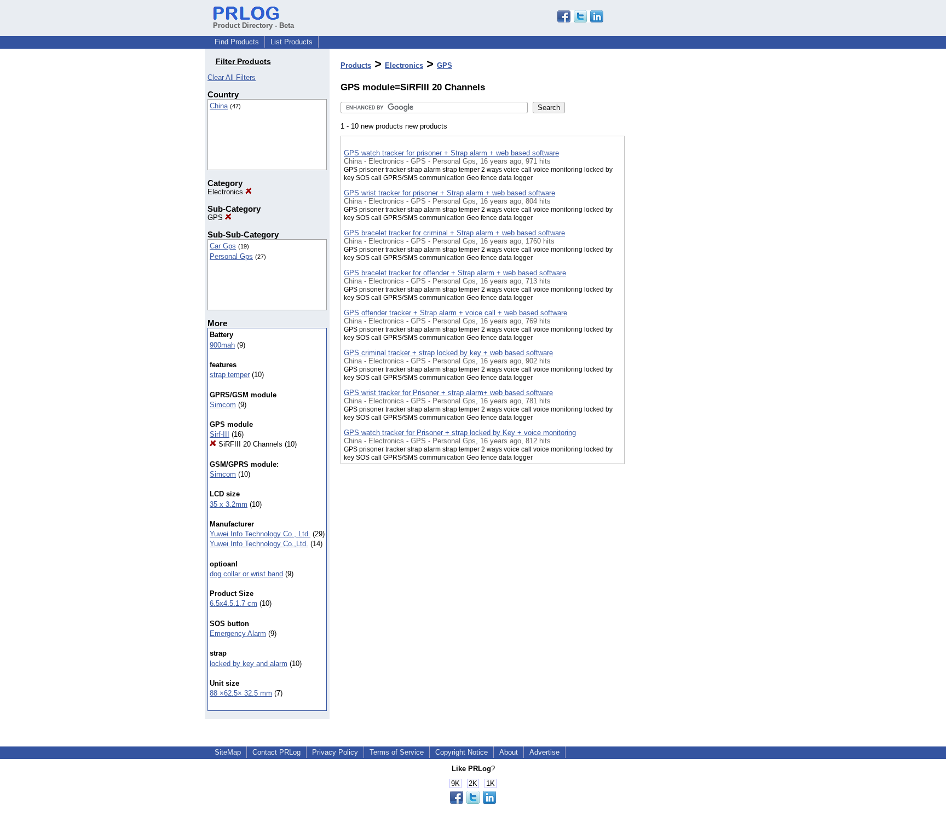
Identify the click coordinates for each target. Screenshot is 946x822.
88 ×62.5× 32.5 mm (241, 693)
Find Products (237, 42)
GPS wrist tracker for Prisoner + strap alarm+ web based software (448, 393)
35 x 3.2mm (228, 504)
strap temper (230, 375)
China (219, 106)
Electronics (226, 192)
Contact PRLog (276, 752)
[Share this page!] (580, 20)
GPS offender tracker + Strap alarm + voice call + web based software (455, 313)
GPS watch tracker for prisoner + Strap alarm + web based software (451, 153)
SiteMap (228, 752)
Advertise (544, 752)
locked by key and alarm (248, 663)
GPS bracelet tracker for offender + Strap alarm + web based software (455, 273)
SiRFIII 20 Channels (249, 444)
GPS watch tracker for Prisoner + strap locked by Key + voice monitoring (460, 433)
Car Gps (223, 246)
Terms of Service (397, 752)
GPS (216, 217)
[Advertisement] (679, 284)
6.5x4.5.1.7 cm (233, 603)
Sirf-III (219, 434)
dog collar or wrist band (246, 574)
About (508, 752)
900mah (222, 345)
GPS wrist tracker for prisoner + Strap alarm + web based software (449, 193)
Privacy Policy (335, 752)
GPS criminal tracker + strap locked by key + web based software (448, 353)
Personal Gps (231, 256)
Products (356, 65)
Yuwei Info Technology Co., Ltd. (260, 534)
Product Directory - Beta (253, 25)
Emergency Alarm (238, 633)
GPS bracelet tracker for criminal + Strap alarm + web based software (454, 233)
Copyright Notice (461, 752)
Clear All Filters (231, 77)
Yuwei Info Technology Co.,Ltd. (259, 544)
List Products (291, 42)
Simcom (223, 405)
